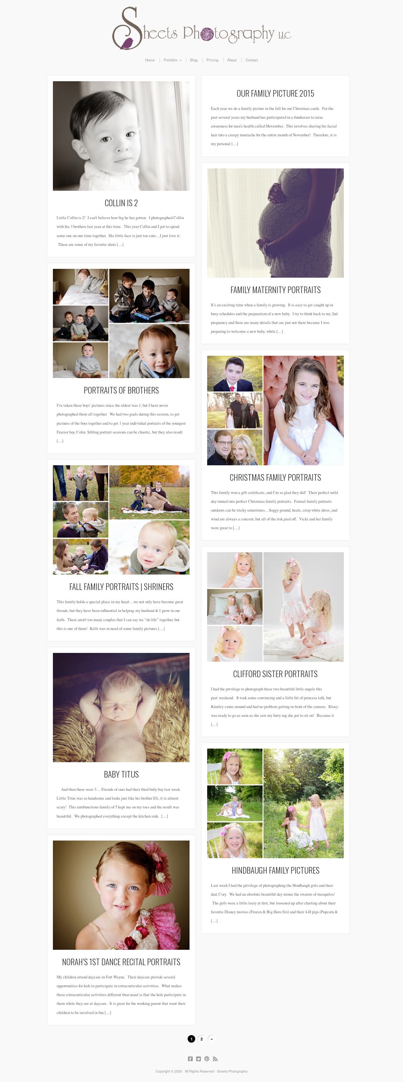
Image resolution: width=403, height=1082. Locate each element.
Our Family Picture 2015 (275, 93)
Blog (194, 60)
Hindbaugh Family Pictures (276, 870)
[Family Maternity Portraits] (275, 223)
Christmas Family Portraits (275, 477)
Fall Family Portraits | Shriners (121, 586)
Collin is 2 (121, 202)
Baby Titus (121, 774)
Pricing (212, 60)
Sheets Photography (201, 28)
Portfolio (169, 60)
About (232, 60)
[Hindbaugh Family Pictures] (275, 803)
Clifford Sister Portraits (275, 673)
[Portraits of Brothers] (121, 323)
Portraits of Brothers (121, 390)
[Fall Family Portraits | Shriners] (121, 520)
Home (150, 60)
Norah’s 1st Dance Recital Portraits (121, 961)
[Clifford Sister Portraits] (275, 607)
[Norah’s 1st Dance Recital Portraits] (121, 895)
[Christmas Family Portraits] (275, 410)
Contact (252, 60)
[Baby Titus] (121, 707)
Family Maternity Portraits (275, 289)
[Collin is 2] (121, 136)
